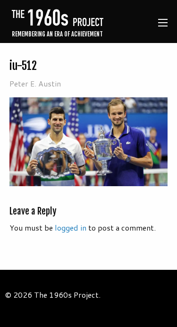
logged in (70, 227)
